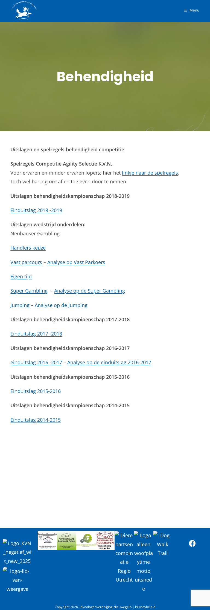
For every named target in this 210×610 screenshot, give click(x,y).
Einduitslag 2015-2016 (35, 391)
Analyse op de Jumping (61, 305)
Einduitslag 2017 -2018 (36, 333)
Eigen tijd (21, 276)
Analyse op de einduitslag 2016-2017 (109, 362)
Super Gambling (29, 290)
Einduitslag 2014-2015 (35, 420)
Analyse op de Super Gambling (89, 290)
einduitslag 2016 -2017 (36, 362)
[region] (104, 469)
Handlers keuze (28, 247)
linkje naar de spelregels (150, 172)
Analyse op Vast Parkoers (76, 262)
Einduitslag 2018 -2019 (36, 210)
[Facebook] (192, 543)
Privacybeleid (145, 607)
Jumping (20, 305)
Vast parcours (26, 262)
